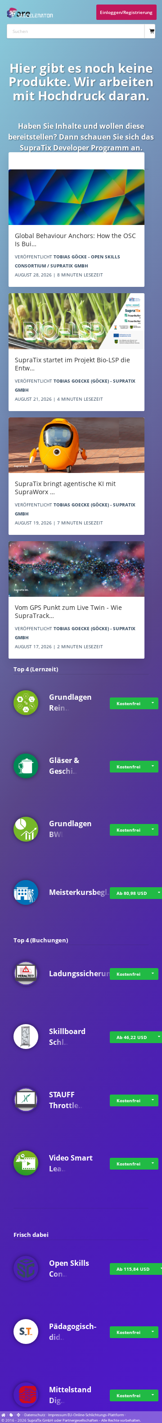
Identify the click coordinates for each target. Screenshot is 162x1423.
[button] (152, 703)
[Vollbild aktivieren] (19, 1415)
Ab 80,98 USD (132, 893)
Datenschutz (34, 1414)
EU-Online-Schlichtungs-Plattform (96, 1414)
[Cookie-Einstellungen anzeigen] (11, 1414)
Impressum (57, 1414)
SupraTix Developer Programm (74, 148)
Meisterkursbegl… (81, 892)
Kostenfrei (128, 703)
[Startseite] (4, 1414)
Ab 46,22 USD (132, 1037)
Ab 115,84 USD (133, 1269)
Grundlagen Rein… (70, 702)
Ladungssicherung (82, 973)
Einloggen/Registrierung (126, 12)
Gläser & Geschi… (64, 765)
